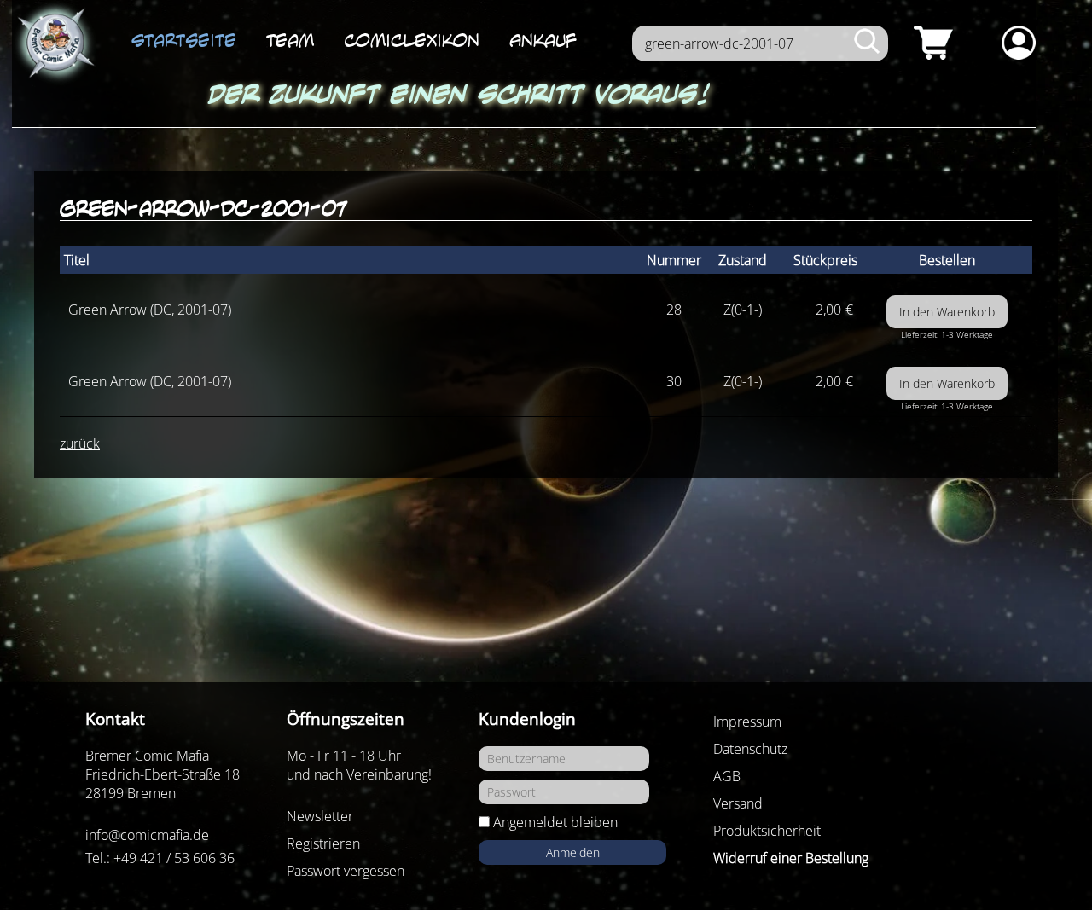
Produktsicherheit (767, 830)
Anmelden (573, 852)
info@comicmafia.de (147, 835)
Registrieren (323, 843)
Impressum (747, 721)
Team (290, 40)
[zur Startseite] (54, 43)
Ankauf (543, 40)
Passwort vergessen (345, 870)
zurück (80, 443)
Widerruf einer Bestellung (790, 858)
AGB (727, 776)
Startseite (183, 40)
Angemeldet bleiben (555, 822)
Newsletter (320, 816)
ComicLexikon (411, 40)
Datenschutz (750, 748)
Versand (738, 803)
